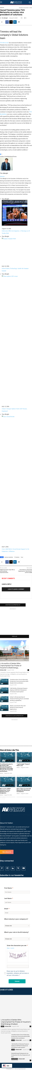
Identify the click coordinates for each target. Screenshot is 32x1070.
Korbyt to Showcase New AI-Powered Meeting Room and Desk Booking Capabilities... (19, 698)
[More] (19, 22)
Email (6, 909)
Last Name (8, 898)
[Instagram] (7, 868)
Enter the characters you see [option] (16, 945)
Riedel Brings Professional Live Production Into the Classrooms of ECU (20, 1055)
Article (1, 773)
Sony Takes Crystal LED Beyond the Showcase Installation (24, 790)
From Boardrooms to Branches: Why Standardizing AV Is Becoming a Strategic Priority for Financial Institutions (6, 767)
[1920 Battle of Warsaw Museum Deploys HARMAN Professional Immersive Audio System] (4, 690)
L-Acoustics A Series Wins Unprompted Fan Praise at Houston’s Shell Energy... (10, 666)
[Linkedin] (15, 22)
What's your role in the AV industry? (16, 932)
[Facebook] (7, 22)
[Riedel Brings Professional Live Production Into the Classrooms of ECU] (5, 1056)
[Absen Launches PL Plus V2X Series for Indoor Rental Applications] (4, 708)
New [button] (8, 948)
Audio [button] (12, 948)
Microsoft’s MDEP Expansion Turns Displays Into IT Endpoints (5, 791)
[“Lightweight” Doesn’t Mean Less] (24, 757)
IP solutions (17, 557)
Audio (2, 1026)
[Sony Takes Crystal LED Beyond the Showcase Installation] (24, 782)
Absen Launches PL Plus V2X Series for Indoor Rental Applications (18, 707)
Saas (22, 557)
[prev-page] (1, 798)
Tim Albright (4, 173)
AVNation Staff (3, 670)
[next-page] (4, 798)
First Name (8, 888)
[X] (11, 22)
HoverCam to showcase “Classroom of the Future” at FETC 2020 (25, 571)
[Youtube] (24, 868)
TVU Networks (4, 42)
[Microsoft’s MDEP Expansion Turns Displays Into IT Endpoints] (7, 782)
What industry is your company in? (16, 919)
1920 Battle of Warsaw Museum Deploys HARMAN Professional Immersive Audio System (18, 690)
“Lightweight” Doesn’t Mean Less (23, 764)
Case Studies (14, 1058)
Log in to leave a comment (16, 589)
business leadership (9, 557)
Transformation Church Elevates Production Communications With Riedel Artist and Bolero (19, 681)
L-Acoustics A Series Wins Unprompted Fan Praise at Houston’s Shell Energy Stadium (16, 1022)
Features (2, 7)
